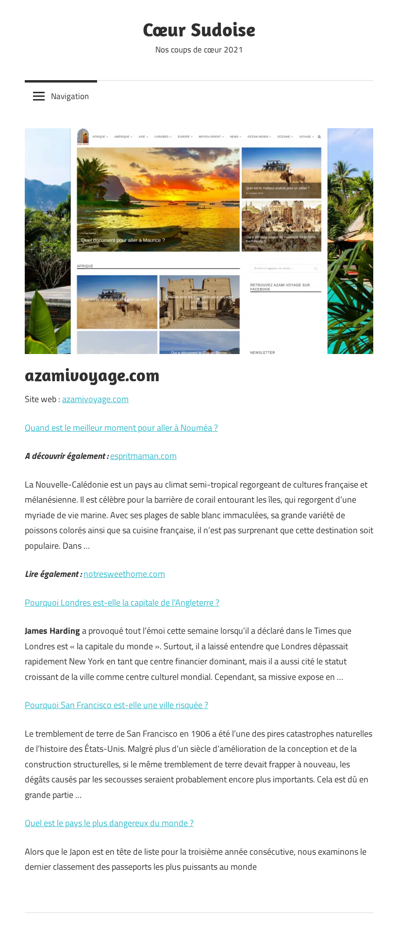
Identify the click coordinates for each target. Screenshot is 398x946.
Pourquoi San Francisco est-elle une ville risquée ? (116, 704)
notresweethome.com (124, 573)
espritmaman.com (143, 455)
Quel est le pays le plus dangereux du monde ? (109, 822)
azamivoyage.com (95, 398)
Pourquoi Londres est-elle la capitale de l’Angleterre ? (122, 602)
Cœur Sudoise (199, 29)
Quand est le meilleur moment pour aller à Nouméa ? (121, 427)
